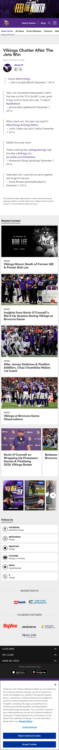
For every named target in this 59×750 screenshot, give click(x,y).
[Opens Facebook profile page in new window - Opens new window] (16, 69)
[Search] (49, 23)
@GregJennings (37, 149)
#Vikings (25, 124)
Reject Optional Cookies (29, 736)
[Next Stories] (53, 495)
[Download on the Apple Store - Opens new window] (18, 672)
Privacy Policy (25, 721)
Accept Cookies (29, 744)
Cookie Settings (29, 727)
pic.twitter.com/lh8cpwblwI (20, 157)
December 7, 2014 (44, 82)
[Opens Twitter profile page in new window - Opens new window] (20, 69)
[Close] (55, 684)
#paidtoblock (13, 103)
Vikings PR (18, 65)
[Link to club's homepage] (6, 21)
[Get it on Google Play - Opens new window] (39, 673)
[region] (29, 715)
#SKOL (34, 124)
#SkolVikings (23, 78)
